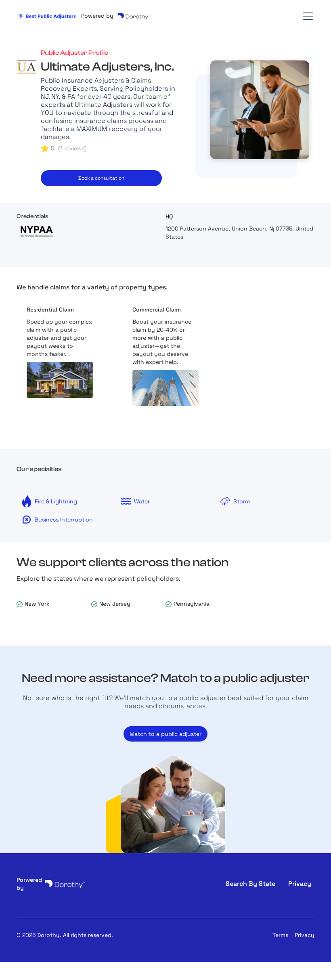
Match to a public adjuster (165, 734)
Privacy (304, 935)
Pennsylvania (191, 603)
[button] (306, 16)
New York (37, 603)
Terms (280, 935)
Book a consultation (101, 178)
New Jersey (114, 603)
